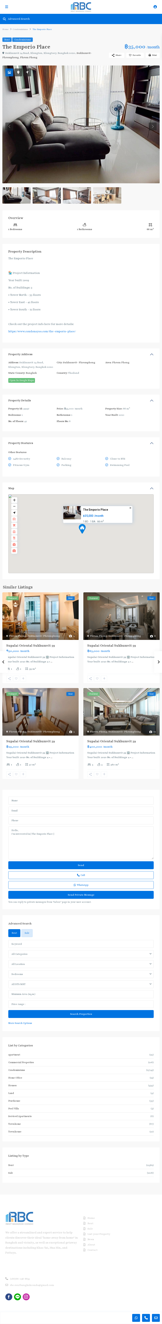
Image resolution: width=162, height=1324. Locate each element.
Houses (12, 1085)
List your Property (99, 1234)
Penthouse (14, 1100)
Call (83, 875)
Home (5, 29)
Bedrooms (17, 974)
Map (11, 488)
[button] (89, 535)
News (91, 1239)
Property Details (19, 400)
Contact (93, 1250)
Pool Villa (13, 1108)
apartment (14, 1054)
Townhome (14, 1123)
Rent (7, 39)
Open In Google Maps (21, 380)
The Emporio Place (95, 509)
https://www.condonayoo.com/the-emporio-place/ (42, 331)
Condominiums (20, 29)
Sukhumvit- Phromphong (79, 362)
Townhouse (14, 1131)
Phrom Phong (28, 57)
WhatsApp (83, 885)
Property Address (20, 354)
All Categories (19, 954)
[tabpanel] (81, 982)
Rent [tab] (14, 932)
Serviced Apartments (20, 1116)
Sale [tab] (27, 932)
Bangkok (31, 373)
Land (11, 1093)
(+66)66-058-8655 (20, 1278)
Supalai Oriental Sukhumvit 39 (30, 645)
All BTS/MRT (18, 984)
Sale (10, 1172)
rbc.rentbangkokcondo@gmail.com (32, 1285)
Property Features (20, 443)
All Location (18, 964)
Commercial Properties (21, 1062)
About (91, 1244)
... (51, 661)
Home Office (15, 1077)
